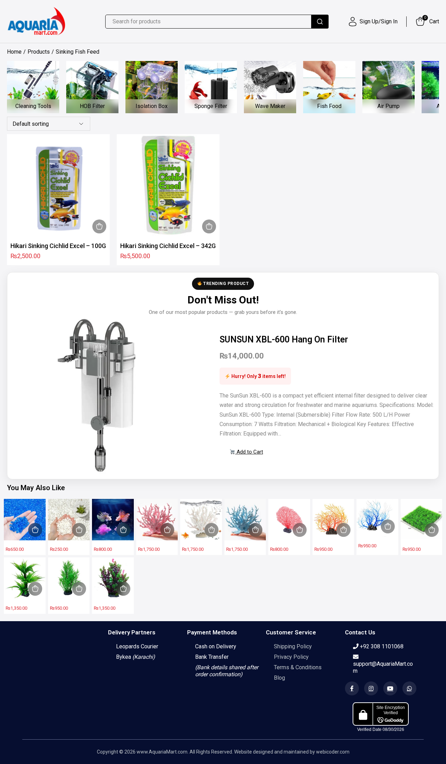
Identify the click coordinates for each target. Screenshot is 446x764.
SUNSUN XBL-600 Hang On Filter (284, 339)
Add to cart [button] (99, 226)
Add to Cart (249, 452)
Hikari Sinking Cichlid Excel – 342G (168, 245)
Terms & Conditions (298, 667)
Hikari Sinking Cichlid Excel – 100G (58, 245)
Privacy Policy (291, 657)
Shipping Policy (293, 646)
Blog (279, 677)
